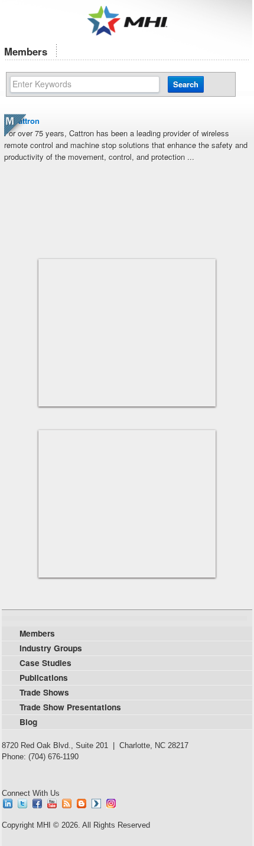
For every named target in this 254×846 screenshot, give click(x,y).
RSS (66, 803)
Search (185, 84)
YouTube (52, 803)
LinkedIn (7, 803)
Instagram (111, 803)
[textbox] (84, 84)
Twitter (22, 803)
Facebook (37, 803)
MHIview (96, 803)
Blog (81, 803)
